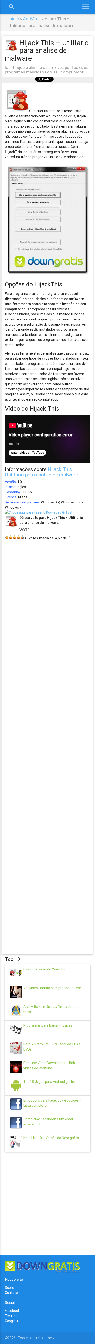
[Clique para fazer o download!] (38, 512)
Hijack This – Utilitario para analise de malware (41, 472)
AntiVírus (32, 19)
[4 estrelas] (18, 537)
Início (14, 19)
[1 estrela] (7, 537)
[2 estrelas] (11, 537)
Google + (12, 1321)
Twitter (11, 1316)
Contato (11, 1292)
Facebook (12, 1310)
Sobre (9, 1287)
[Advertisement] (47, 740)
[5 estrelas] (22, 537)
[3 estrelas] (15, 537)
